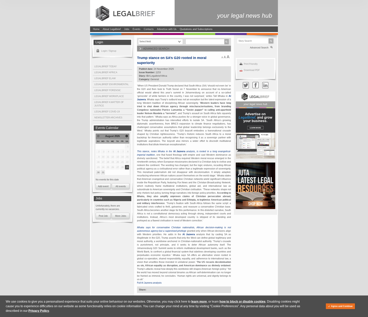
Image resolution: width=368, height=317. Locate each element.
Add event (103, 186)
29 (127, 167)
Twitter (245, 85)
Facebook (255, 85)
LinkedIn (265, 85)
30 (98, 172)
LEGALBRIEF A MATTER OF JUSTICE (109, 104)
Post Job (103, 216)
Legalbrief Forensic (107, 90)
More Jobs (120, 216)
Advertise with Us (167, 29)
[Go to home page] (125, 20)
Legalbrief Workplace (109, 96)
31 (103, 172)
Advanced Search (259, 47)
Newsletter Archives (108, 117)
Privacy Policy (38, 310)
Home (96, 29)
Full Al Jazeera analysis (149, 282)
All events (121, 186)
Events (136, 29)
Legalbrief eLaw (105, 78)
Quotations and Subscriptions (196, 29)
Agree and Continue (342, 306)
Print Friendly (251, 64)
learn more (199, 301)
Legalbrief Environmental (111, 84)
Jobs (126, 29)
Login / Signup (108, 51)
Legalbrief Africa (105, 72)
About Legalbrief (112, 29)
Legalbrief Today (105, 66)
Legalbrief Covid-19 (107, 111)
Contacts (149, 29)
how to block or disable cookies (242, 301)
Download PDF (252, 70)
